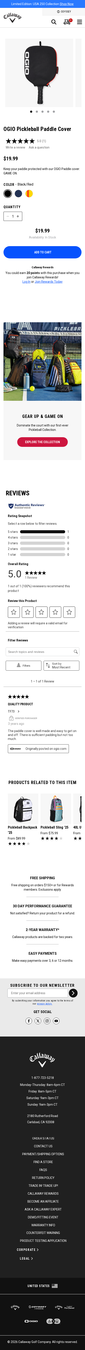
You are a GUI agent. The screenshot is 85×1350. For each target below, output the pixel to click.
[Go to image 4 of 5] (48, 112)
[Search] (53, 21)
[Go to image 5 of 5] (54, 112)
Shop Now (67, 4)
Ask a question (39, 147)
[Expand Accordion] (37, 1249)
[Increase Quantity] (18, 216)
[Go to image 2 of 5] (37, 112)
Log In (26, 281)
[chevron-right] (73, 993)
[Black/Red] (7, 193)
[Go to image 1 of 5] (31, 112)
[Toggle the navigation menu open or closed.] (79, 21)
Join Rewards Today (49, 281)
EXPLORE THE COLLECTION (42, 442)
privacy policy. (44, 1003)
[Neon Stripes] (29, 193)
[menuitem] (66, 21)
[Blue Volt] (18, 193)
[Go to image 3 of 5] (42, 112)
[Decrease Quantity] (8, 216)
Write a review (15, 147)
